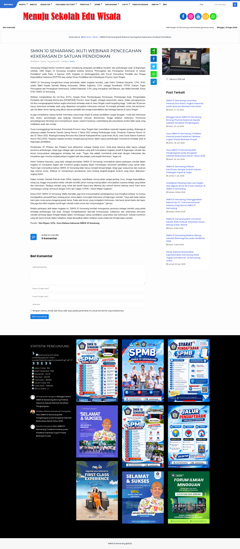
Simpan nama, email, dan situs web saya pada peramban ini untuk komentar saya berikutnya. (78, 310)
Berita (33, 4)
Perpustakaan (140, 4)
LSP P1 (125, 4)
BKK (165, 4)
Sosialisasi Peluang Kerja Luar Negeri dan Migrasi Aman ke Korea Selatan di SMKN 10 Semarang (185, 185)
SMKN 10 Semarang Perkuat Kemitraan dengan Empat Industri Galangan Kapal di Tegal (183, 169)
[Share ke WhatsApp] (154, 74)
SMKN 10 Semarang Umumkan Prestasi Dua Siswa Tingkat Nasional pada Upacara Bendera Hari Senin (184, 103)
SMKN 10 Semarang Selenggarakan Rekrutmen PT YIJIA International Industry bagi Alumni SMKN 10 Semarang (184, 204)
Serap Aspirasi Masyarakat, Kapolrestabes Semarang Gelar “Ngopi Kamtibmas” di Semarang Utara (183, 256)
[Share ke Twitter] (154, 66)
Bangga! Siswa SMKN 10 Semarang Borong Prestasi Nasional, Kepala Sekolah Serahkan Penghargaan (183, 120)
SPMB (97, 4)
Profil (22, 4)
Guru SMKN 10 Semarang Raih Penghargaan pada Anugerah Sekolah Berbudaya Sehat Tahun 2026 (185, 152)
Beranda (8, 4)
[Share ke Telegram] (154, 82)
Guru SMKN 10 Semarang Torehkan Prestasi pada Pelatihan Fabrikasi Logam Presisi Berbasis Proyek (183, 136)
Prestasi (84, 4)
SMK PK (155, 4)
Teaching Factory (65, 4)
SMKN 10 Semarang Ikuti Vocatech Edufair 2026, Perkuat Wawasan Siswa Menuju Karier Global (185, 221)
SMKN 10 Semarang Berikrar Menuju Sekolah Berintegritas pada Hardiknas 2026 (185, 238)
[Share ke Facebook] (154, 59)
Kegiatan (45, 4)
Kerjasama (111, 4)
